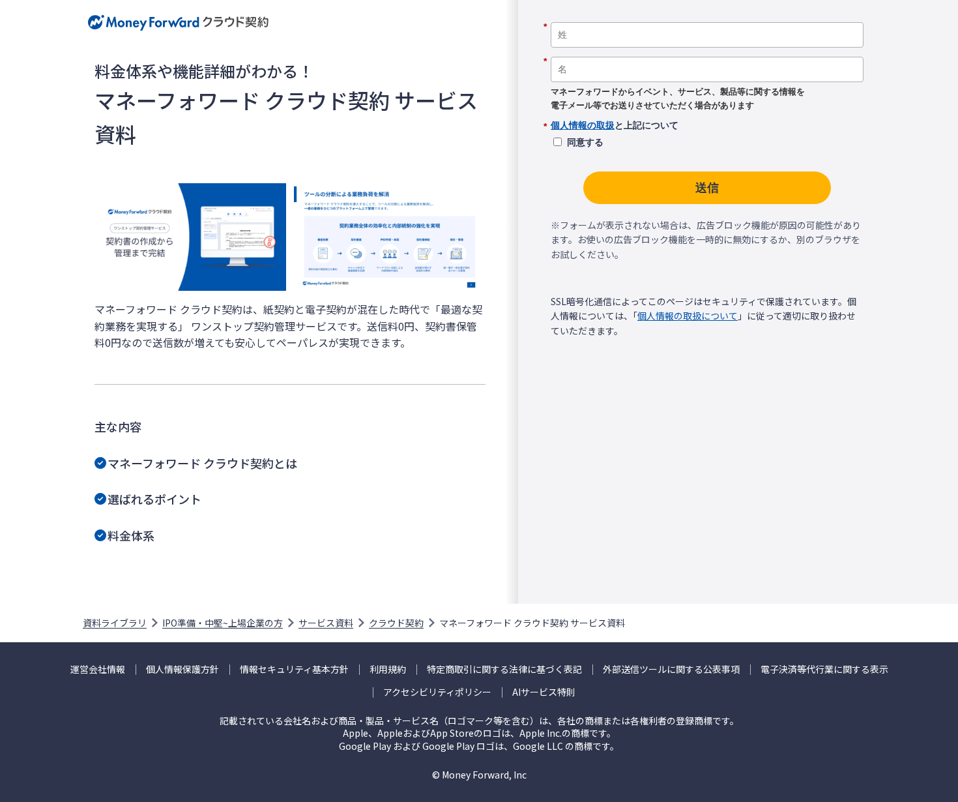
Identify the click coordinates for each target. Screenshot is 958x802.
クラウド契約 (396, 622)
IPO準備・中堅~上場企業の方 (222, 622)
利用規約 (388, 669)
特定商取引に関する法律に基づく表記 (504, 669)
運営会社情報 (97, 669)
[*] (707, 17)
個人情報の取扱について (687, 315)
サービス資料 (325, 622)
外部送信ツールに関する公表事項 (671, 669)
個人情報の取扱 (583, 125)
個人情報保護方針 (182, 669)
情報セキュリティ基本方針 (294, 669)
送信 (707, 187)
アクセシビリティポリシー (437, 692)
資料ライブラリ (115, 622)
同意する (585, 142)
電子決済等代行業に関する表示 (824, 669)
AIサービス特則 (543, 692)
